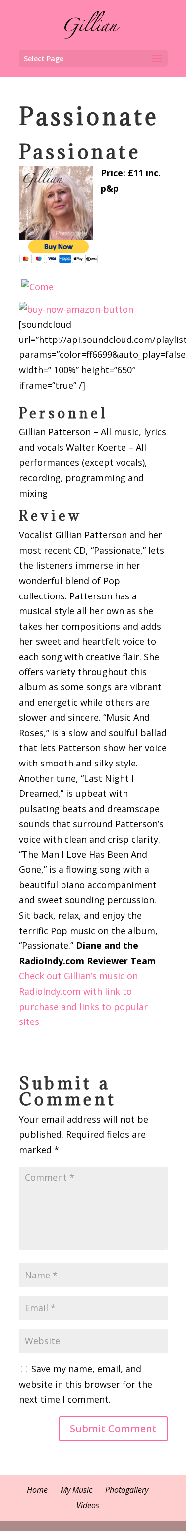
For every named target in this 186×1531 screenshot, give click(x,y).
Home (37, 1489)
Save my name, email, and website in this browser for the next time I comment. (85, 1384)
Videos (87, 1505)
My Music (76, 1489)
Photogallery (126, 1489)
